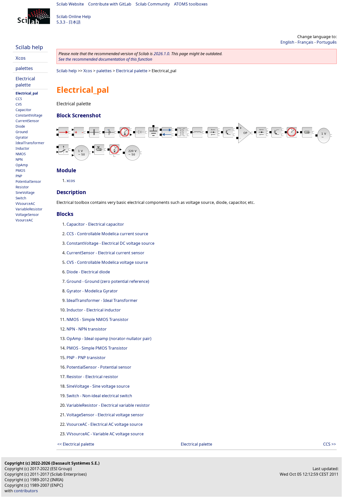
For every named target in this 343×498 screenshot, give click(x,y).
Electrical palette (25, 81)
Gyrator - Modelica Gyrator (92, 291)
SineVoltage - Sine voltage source (98, 386)
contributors (26, 490)
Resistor (22, 187)
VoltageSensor (27, 214)
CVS (19, 104)
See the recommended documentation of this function (105, 59)
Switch (21, 198)
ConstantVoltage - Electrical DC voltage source (110, 243)
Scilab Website (70, 4)
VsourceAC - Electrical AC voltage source (105, 424)
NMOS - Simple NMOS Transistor (98, 319)
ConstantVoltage (29, 115)
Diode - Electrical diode (88, 272)
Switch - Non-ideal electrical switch (99, 395)
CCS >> (329, 444)
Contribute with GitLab (109, 4)
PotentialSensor (28, 181)
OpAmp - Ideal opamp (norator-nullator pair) (109, 338)
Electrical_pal (27, 93)
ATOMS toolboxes (191, 4)
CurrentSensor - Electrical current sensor (105, 253)
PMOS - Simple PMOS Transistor (97, 348)
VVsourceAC (25, 203)
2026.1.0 (161, 53)
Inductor (22, 148)
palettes (24, 68)
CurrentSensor (27, 120)
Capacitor (23, 109)
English (287, 42)
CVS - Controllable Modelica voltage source (107, 262)
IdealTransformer (30, 142)
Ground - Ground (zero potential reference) (108, 281)
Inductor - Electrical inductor (94, 310)
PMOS (20, 170)
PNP (19, 176)
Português (327, 42)
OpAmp (22, 164)
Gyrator (22, 137)
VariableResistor (29, 209)
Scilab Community (153, 4)
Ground (22, 131)
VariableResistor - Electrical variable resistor (108, 405)
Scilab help (29, 47)
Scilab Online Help (73, 16)
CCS (19, 98)
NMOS (21, 153)
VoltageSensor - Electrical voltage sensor (105, 415)
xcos (71, 180)
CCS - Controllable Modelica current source (107, 233)
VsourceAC (24, 220)
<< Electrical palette (75, 444)
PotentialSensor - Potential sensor (99, 367)
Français (305, 42)
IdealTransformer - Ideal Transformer (102, 300)
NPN (19, 159)
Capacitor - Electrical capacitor (95, 224)
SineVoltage (25, 192)
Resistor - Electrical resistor (92, 376)
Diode (20, 126)
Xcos (21, 58)
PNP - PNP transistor (86, 357)
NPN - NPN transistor (87, 329)
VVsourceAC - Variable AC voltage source (105, 434)
